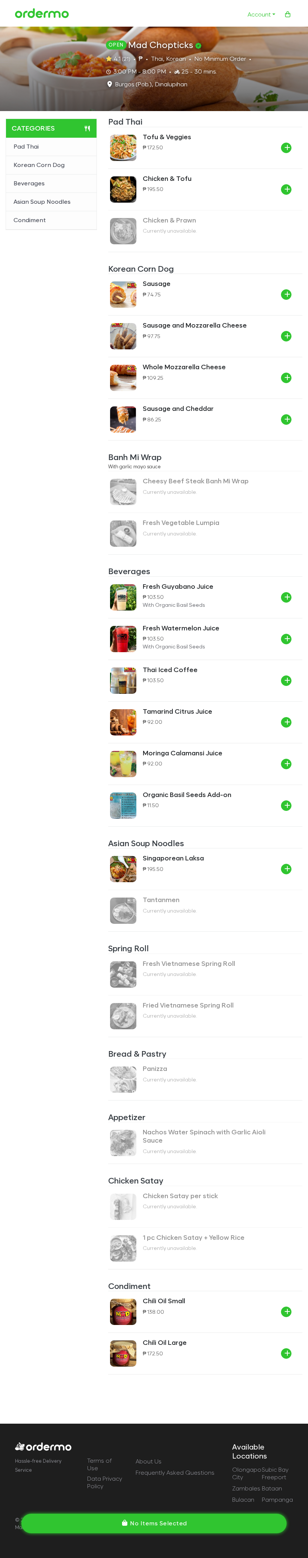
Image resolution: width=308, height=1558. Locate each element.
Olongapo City (246, 1473)
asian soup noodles (42, 201)
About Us (149, 1461)
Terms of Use (99, 1464)
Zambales (246, 1488)
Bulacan (243, 1499)
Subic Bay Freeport (275, 1473)
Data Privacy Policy (104, 1482)
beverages (29, 183)
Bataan (272, 1488)
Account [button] (259, 14)
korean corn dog (39, 164)
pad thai (26, 146)
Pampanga (277, 1499)
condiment (30, 220)
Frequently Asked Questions (175, 1472)
